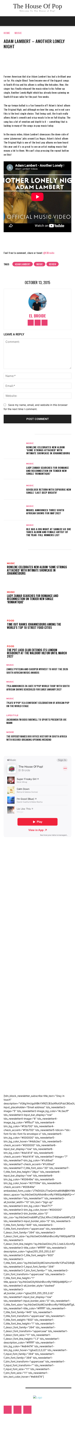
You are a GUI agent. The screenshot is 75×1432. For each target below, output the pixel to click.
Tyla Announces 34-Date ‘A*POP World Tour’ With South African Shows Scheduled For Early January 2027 (38, 687)
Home (7, 33)
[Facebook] (26, 58)
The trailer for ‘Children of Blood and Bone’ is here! (34, 1022)
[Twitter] (37, 58)
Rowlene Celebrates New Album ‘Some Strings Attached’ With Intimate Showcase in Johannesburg (48, 450)
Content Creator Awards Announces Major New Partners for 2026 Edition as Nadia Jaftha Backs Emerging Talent (37, 1070)
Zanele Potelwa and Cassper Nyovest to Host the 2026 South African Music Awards (37, 670)
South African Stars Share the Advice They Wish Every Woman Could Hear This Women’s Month (34, 1062)
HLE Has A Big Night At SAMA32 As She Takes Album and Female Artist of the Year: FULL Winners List (48, 532)
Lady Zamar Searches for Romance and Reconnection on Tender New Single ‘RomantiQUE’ (47, 471)
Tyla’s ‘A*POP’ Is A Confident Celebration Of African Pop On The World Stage (37, 704)
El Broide (37, 316)
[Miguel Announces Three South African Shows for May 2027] (14, 510)
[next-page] (7, 745)
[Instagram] (38, 323)
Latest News (13, 903)
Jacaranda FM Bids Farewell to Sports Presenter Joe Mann (36, 721)
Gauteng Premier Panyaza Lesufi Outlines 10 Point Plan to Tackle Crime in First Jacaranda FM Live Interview (36, 1086)
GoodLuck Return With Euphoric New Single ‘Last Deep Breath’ (48, 491)
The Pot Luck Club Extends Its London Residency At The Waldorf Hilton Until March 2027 (35, 934)
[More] (48, 58)
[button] (70, 21)
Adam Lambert (22, 264)
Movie (10, 732)
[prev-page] (5, 745)
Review (52, 264)
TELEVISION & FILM (17, 1001)
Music (18, 33)
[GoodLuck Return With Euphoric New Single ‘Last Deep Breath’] (14, 489)
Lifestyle (12, 715)
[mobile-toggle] (6, 21)
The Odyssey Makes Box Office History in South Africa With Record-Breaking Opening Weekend (36, 737)
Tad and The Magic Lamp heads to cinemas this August (34, 1015)
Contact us (13, 1388)
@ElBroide (48, 253)
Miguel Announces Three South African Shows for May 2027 (45, 511)
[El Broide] (37, 302)
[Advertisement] (31, 860)
